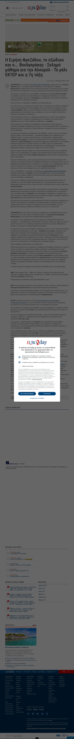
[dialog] (37, 369)
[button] (37, 366)
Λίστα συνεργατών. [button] (37, 379)
